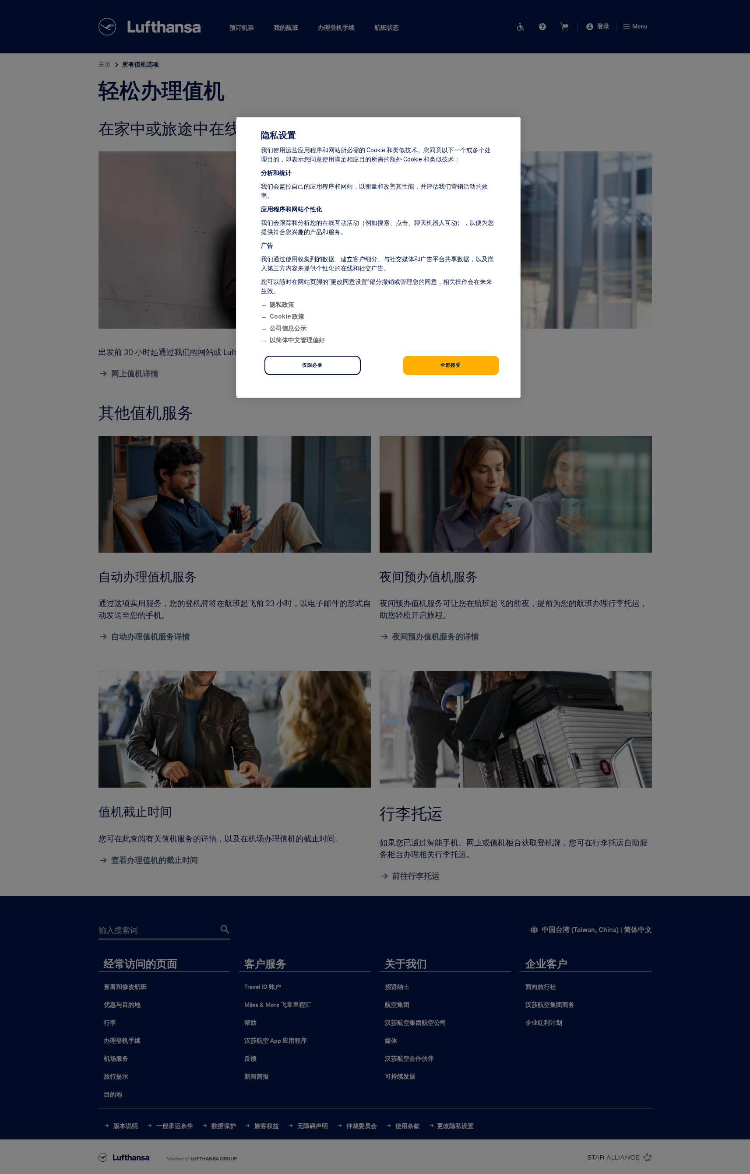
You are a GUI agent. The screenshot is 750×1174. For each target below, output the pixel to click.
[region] (378, 257)
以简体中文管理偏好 (297, 339)
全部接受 (450, 365)
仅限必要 (312, 365)
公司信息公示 (288, 328)
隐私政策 (282, 304)
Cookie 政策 (287, 316)
